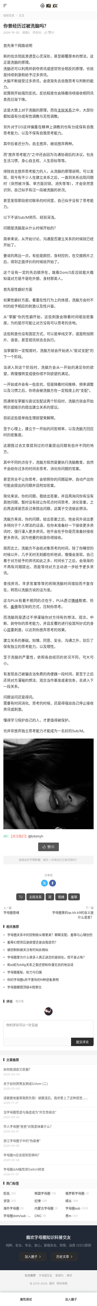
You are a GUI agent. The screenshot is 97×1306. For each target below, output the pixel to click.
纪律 (41, 1201)
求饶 (9, 1201)
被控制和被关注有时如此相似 (27, 950)
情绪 (75, 600)
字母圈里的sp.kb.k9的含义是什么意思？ (73, 915)
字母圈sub (76, 1208)
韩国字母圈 (45, 1193)
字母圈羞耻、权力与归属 (24, 972)
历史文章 (64, 1256)
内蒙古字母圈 (46, 1208)
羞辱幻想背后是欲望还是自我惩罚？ (32, 942)
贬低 (9, 1193)
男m (71, 1216)
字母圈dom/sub (17, 1216)
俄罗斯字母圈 (77, 1193)
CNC (40, 1216)
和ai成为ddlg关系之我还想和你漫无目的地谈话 (40, 965)
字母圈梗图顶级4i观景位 (24, 987)
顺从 (71, 1201)
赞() (49, 32)
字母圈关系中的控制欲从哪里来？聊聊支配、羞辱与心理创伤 (49, 935)
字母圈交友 (45, 1275)
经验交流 (8, 15)
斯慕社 (59, 1275)
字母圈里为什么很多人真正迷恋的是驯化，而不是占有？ (46, 957)
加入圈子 (33, 1256)
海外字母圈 (13, 1208)
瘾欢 (45, 860)
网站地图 (62, 1283)
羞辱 (14, 606)
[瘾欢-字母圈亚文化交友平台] (48, 5)
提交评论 (82, 1042)
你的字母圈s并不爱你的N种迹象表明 (33, 979)
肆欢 (69, 1275)
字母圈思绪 (11, 912)
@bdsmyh (35, 836)
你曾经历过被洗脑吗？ (25, 26)
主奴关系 (65, 110)
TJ (21, 897)
